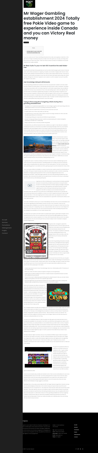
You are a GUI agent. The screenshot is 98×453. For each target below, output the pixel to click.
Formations (76, 429)
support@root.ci (59, 435)
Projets (75, 432)
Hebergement (77, 434)
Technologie (26, 42)
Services (76, 427)
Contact (76, 436)
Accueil (75, 424)
